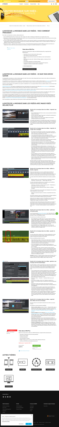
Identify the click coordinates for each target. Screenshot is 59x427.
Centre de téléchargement (7, 409)
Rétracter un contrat (48, 422)
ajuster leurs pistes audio (45, 86)
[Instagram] (5, 397)
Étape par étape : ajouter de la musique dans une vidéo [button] (36, 25)
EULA (37, 422)
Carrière (31, 409)
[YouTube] (3, 397)
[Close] (32, 415)
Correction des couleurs (36, 369)
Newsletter (32, 407)
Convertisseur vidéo (50, 369)
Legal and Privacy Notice (5, 421)
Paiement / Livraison (42, 422)
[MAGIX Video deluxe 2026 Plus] (14, 53)
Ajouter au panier (36, 345)
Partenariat (4, 410)
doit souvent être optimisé (42, 213)
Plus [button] (48, 25)
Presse (31, 410)
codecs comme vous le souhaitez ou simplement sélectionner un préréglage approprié (43, 310)
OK (28, 423)
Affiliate (4, 412)
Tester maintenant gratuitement (30, 69)
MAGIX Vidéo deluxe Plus (7, 86)
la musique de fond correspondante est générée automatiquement (16, 97)
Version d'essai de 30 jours (24, 350)
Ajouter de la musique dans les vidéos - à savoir (17, 25)
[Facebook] (10, 397)
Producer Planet (19, 409)
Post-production (8, 386)
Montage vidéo (8, 369)
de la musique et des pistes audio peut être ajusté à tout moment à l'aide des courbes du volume (20, 90)
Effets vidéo (23, 369)
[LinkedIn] (8, 397)
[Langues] (56, 4)
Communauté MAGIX (19, 407)
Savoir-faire (4, 407)
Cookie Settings (21, 423)
